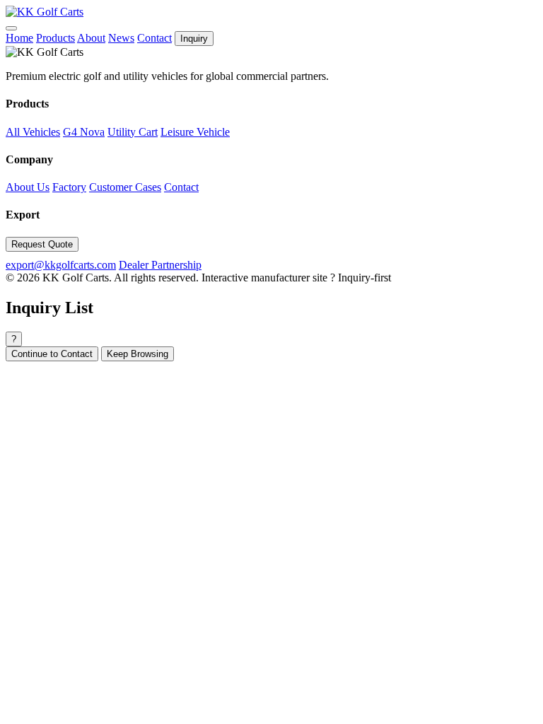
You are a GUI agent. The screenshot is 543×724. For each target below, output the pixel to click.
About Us (27, 187)
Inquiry (194, 38)
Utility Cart (132, 132)
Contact (154, 38)
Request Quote (42, 244)
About (91, 38)
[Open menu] (11, 28)
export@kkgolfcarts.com (61, 265)
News (121, 38)
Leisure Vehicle (195, 132)
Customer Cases (125, 187)
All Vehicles (33, 132)
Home (19, 38)
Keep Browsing (137, 354)
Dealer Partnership (160, 265)
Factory (69, 187)
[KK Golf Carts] (44, 12)
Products (55, 38)
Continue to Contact (52, 354)
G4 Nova (84, 132)
